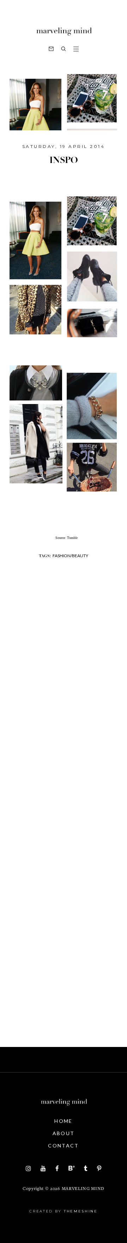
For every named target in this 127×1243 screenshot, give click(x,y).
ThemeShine (81, 1211)
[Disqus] (63, 726)
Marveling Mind (83, 1189)
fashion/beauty (70, 555)
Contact (63, 1145)
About (64, 1133)
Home (63, 1121)
